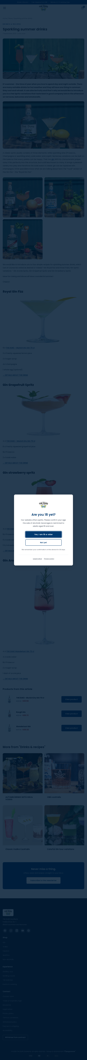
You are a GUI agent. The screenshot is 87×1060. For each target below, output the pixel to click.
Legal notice (37, 559)
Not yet (43, 542)
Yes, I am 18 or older (43, 534)
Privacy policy (49, 559)
